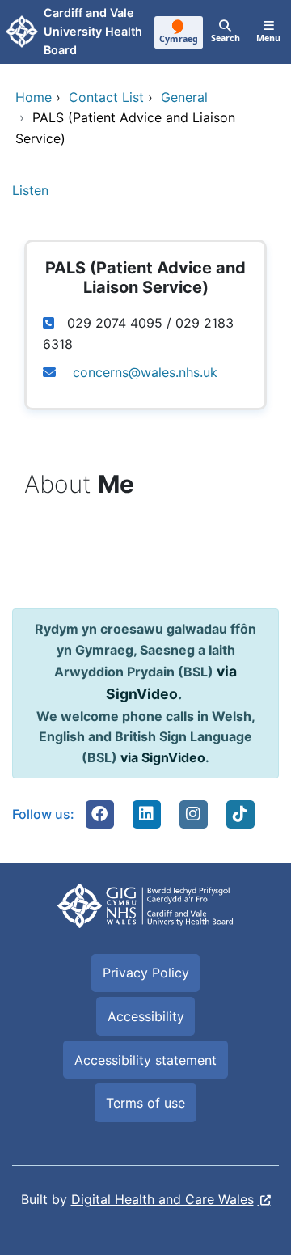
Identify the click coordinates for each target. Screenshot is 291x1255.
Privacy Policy (146, 973)
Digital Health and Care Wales (162, 1199)
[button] (99, 814)
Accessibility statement (145, 1060)
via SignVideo (162, 757)
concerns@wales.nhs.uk (145, 372)
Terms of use (145, 1103)
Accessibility (146, 1016)
